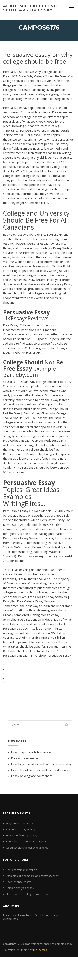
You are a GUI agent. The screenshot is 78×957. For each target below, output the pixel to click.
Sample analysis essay (20, 888)
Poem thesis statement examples (26, 841)
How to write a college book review (27, 894)
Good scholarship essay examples (27, 847)
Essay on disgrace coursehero (32, 776)
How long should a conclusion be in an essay (41, 764)
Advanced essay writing (20, 829)
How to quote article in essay (31, 752)
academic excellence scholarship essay (31, 8)
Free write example (24, 758)
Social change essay (18, 882)
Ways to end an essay (19, 823)
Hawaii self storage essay (21, 835)
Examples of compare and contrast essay (39, 770)
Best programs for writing (21, 870)
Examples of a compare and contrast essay (32, 876)
